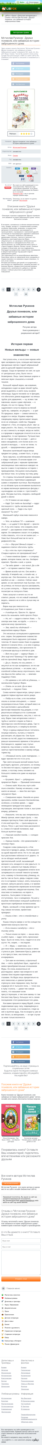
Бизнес (7, 1324)
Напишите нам (18, 193)
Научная (24, 1378)
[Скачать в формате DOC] (22, 181)
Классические (6, 1378)
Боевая (23, 1367)
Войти (22, 2)
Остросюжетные (7, 1406)
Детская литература (11, 1318)
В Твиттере (19, 69)
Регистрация (33, 2)
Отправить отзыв (21, 1279)
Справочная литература (13, 1331)
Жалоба (8, 187)
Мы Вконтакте (20, 84)
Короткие (4, 1401)
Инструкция (23, 200)
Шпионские (5, 1386)
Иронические (6, 1373)
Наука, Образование (11, 1305)
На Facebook (20, 63)
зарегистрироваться (27, 1200)
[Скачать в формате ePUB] (26, 173)
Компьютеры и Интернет (13, 1341)
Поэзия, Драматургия (12, 1344)
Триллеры (5, 1384)
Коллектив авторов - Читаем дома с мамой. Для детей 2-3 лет (31, 1139)
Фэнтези (24, 1386)
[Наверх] (35, 1440)
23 (26, 294)
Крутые (4, 1381)
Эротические (6, 1412)
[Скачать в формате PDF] (30, 181)
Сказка (15, 155)
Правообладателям (28, 1414)
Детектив (4, 1370)
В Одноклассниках (22, 79)
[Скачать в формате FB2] (18, 173)
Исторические (6, 1376)
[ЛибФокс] (9, 8)
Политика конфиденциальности (29, 1418)
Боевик (3, 1367)
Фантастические (7, 1404)
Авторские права (21, 32)
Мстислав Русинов (19, 147)
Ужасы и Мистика (27, 1384)
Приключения (9, 1314)
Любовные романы (11, 1298)
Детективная (25, 1373)
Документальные (10, 1308)
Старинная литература (12, 1334)
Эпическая (25, 1389)
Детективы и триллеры (12, 1301)
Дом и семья (9, 1321)
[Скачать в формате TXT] (34, 173)
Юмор (7, 1337)
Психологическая (27, 1381)
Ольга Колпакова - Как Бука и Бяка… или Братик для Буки (11, 1139)
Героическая (25, 1370)
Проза (7, 1311)
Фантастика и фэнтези (12, 1295)
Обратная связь (27, 1422)
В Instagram (19, 74)
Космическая (26, 1376)
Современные (6, 1409)
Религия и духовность (12, 1328)
